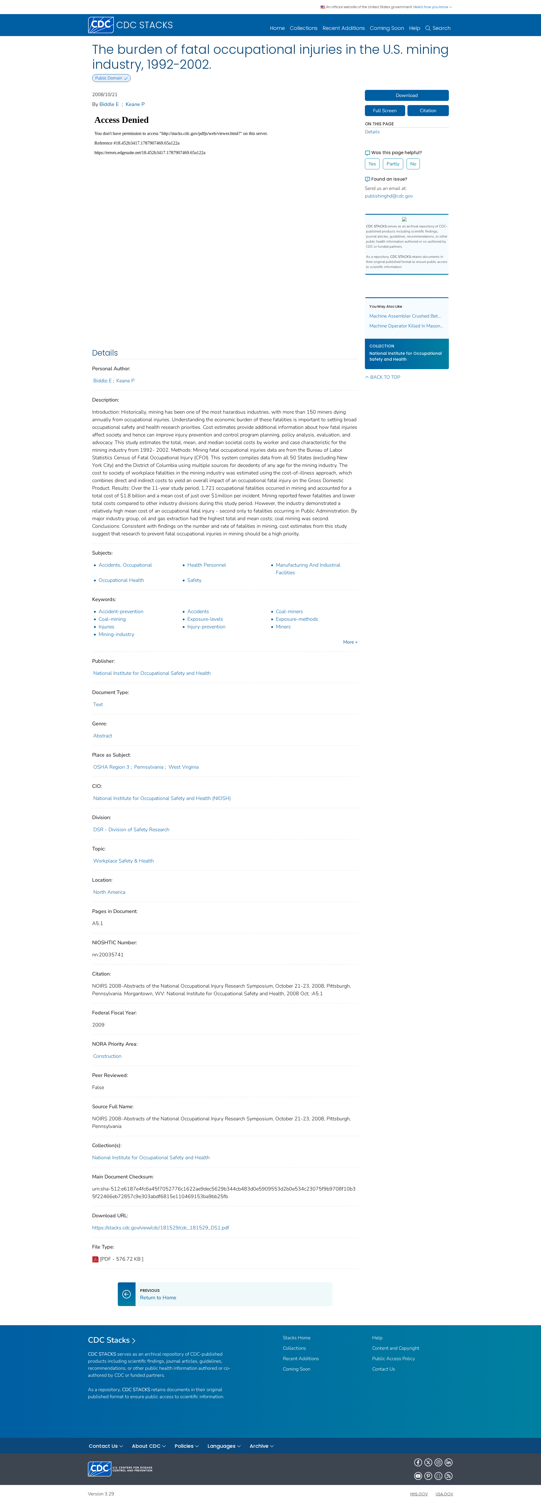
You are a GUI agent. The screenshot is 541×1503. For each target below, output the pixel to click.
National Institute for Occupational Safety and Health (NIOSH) (162, 798)
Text (98, 704)
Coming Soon (387, 28)
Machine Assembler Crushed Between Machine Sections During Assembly (407, 316)
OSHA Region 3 (111, 767)
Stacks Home (297, 1337)
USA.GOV (444, 1494)
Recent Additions (344, 28)
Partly (393, 164)
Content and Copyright (395, 1348)
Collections (304, 28)
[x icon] (428, 1462)
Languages (222, 1445)
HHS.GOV (419, 1494)
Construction (107, 1056)
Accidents (198, 611)
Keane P (135, 104)
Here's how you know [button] (431, 7)
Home (277, 28)
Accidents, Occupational (125, 565)
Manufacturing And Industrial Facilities (308, 569)
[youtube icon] (418, 1475)
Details (372, 131)
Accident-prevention (121, 611)
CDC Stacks (109, 1340)
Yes (372, 164)
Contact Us (383, 1369)
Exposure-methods (297, 619)
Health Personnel (206, 565)
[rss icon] (448, 1475)
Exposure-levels (205, 619)
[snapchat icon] (438, 1475)
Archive (259, 1445)
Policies (184, 1445)
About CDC (146, 1445)
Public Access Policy (393, 1358)
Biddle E (109, 104)
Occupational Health (121, 580)
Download (407, 95)
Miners (283, 626)
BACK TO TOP (385, 377)
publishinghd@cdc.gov (389, 196)
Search (442, 28)
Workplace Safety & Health (123, 860)
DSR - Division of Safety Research (131, 829)
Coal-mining (112, 619)
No (413, 164)
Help (414, 28)
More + (350, 642)
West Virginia (183, 767)
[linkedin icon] (448, 1462)
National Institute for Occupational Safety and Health (152, 673)
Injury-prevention (206, 626)
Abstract (102, 735)
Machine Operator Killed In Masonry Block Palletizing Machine (407, 326)
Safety (194, 580)
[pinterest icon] (428, 1475)
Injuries (106, 626)
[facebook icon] (418, 1462)
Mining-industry (116, 634)
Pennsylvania (148, 767)
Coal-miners (289, 611)
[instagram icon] (438, 1462)
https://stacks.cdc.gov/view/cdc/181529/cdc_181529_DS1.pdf (160, 1227)
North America (109, 892)
